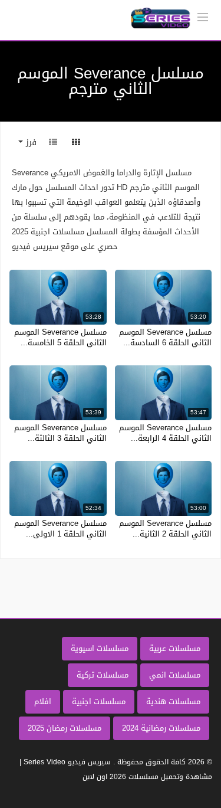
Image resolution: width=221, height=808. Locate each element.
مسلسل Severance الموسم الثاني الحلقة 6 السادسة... (165, 337)
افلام (42, 701)
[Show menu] (203, 15)
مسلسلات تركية (102, 675)
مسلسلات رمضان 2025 (64, 728)
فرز (30, 143)
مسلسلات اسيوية (99, 648)
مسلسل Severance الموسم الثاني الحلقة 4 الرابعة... (165, 433)
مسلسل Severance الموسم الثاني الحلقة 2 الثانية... (165, 528)
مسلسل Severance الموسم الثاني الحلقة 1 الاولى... (60, 528)
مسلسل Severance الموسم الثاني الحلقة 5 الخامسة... (60, 337)
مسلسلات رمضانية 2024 (161, 728)
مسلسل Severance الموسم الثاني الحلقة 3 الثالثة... (60, 433)
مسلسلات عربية (174, 648)
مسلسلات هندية (173, 701)
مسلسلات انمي (174, 675)
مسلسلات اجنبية (99, 701)
